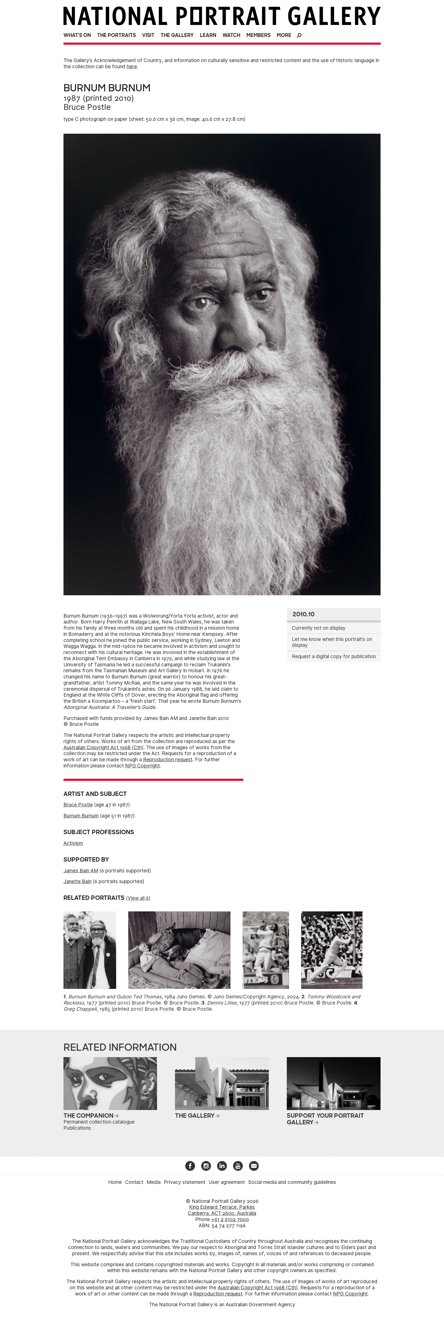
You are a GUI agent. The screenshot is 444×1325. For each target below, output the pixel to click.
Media (154, 1182)
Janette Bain (77, 881)
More (284, 35)
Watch (231, 35)
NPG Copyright (142, 766)
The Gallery (177, 35)
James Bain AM (80, 871)
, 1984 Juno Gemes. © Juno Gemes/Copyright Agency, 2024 (183, 997)
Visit (148, 35)
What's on (77, 35)
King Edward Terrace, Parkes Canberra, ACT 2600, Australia (222, 1210)
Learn (208, 35)
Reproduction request (167, 760)
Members (258, 35)
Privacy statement (184, 1182)
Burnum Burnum (81, 816)
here (132, 67)
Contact (134, 1182)
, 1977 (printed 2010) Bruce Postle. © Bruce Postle (279, 1003)
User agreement (227, 1182)
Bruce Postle (87, 107)
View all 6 (138, 898)
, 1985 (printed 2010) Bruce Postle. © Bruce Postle (137, 1009)
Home (115, 1182)
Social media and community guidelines (292, 1182)
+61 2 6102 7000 (230, 1219)
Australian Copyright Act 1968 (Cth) (103, 748)
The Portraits (116, 35)
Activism (73, 843)
